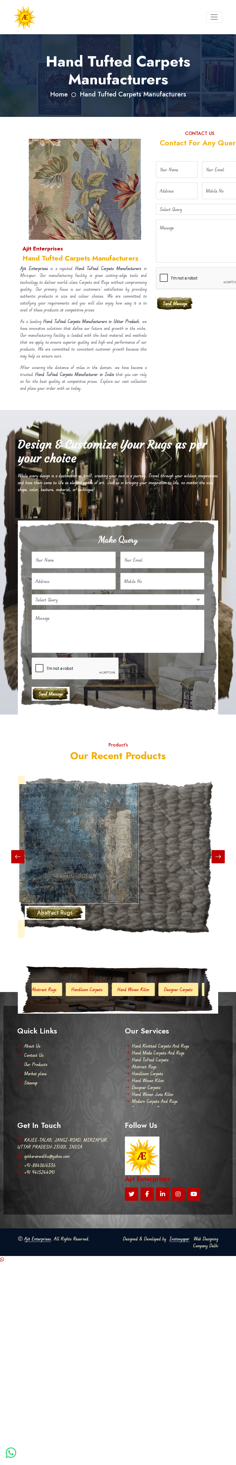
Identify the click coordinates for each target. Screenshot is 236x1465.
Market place (35, 1073)
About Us (32, 1046)
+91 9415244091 (39, 1172)
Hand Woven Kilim (88, 989)
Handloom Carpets (42, 989)
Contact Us (34, 1055)
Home (59, 94)
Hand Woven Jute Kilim (183, 989)
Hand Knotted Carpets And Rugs (160, 1046)
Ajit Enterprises (37, 1239)
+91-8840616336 (40, 1165)
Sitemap (30, 1083)
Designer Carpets (133, 989)
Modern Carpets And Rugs (155, 1101)
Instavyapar (179, 1239)
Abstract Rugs (144, 1066)
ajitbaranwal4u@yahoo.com (47, 1156)
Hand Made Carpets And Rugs (158, 1053)
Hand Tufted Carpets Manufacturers (133, 94)
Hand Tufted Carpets (150, 1060)
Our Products (35, 1064)
